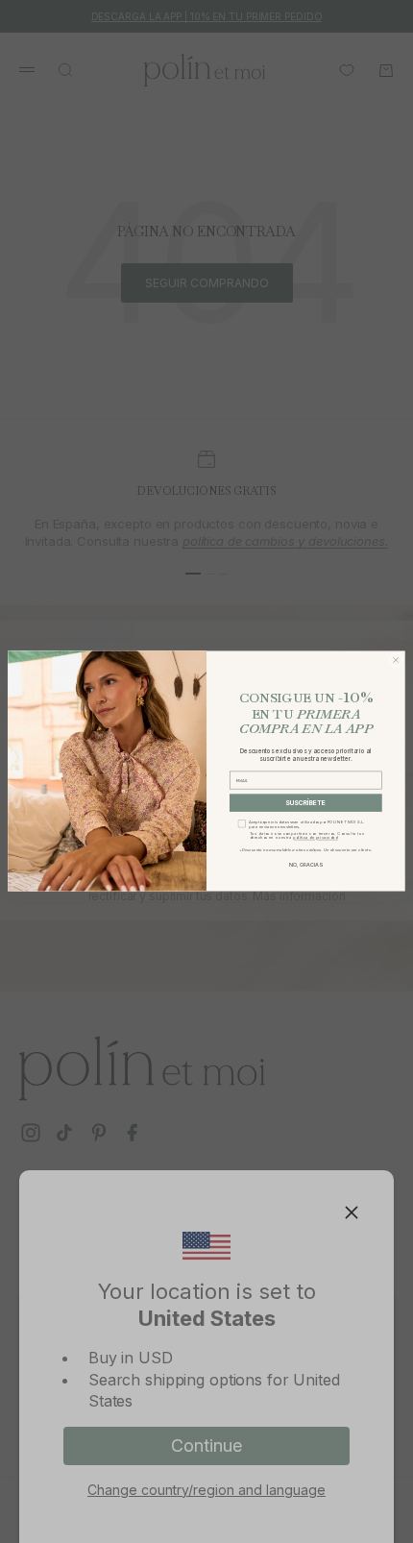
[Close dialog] (395, 660)
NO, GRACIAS (305, 865)
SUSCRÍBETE (305, 803)
